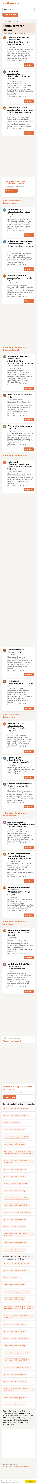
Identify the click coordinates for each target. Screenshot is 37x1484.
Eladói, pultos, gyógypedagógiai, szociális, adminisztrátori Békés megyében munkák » (18, 1307)
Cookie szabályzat (8, 1466)
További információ (15, 1482)
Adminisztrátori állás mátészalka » (15, 1219)
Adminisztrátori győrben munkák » (15, 1324)
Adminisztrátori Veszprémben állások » (16, 1137)
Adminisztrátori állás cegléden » (14, 922)
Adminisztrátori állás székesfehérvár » (16, 1205)
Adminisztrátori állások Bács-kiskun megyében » (15, 1234)
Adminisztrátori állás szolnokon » (14, 1250)
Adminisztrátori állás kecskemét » (15, 1176)
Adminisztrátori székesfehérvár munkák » (17, 1367)
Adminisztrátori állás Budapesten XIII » (14, 348)
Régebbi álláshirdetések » (12, 1041)
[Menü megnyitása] (34, 3)
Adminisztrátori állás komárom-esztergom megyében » (17, 1161)
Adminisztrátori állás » (15, 455)
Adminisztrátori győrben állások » (15, 1169)
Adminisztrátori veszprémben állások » (16, 1198)
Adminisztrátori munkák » (12, 1277)
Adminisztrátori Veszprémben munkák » (17, 1292)
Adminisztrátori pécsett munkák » (15, 1381)
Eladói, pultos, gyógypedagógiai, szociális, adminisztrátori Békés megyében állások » (17, 1152)
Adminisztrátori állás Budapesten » (14, 202)
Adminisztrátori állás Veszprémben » (14, 814)
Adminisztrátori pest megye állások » (16, 1183)
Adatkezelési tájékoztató (22, 1466)
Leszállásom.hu (11, 3)
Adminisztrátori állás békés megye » (15, 1191)
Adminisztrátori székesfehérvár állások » (17, 1212)
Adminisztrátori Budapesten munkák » (16, 1263)
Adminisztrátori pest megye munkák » (16, 1338)
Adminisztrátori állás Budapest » (14, 716)
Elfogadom (30, 1481)
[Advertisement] (18, 156)
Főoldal (4, 21)
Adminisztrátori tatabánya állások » (15, 1243)
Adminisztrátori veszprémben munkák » (17, 1353)
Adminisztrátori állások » (12, 1122)
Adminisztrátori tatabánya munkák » (15, 1398)
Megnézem (28, 65)
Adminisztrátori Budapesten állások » (16, 1108)
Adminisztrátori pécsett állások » (14, 1226)
